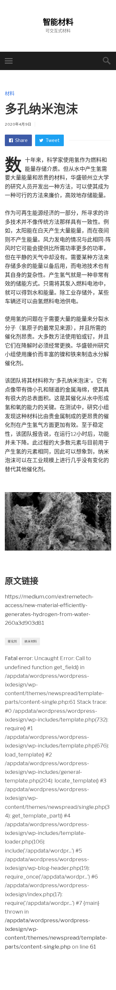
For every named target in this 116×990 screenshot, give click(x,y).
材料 (10, 93)
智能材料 (58, 22)
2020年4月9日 (18, 124)
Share (21, 140)
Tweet (52, 140)
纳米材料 (30, 641)
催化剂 (12, 641)
